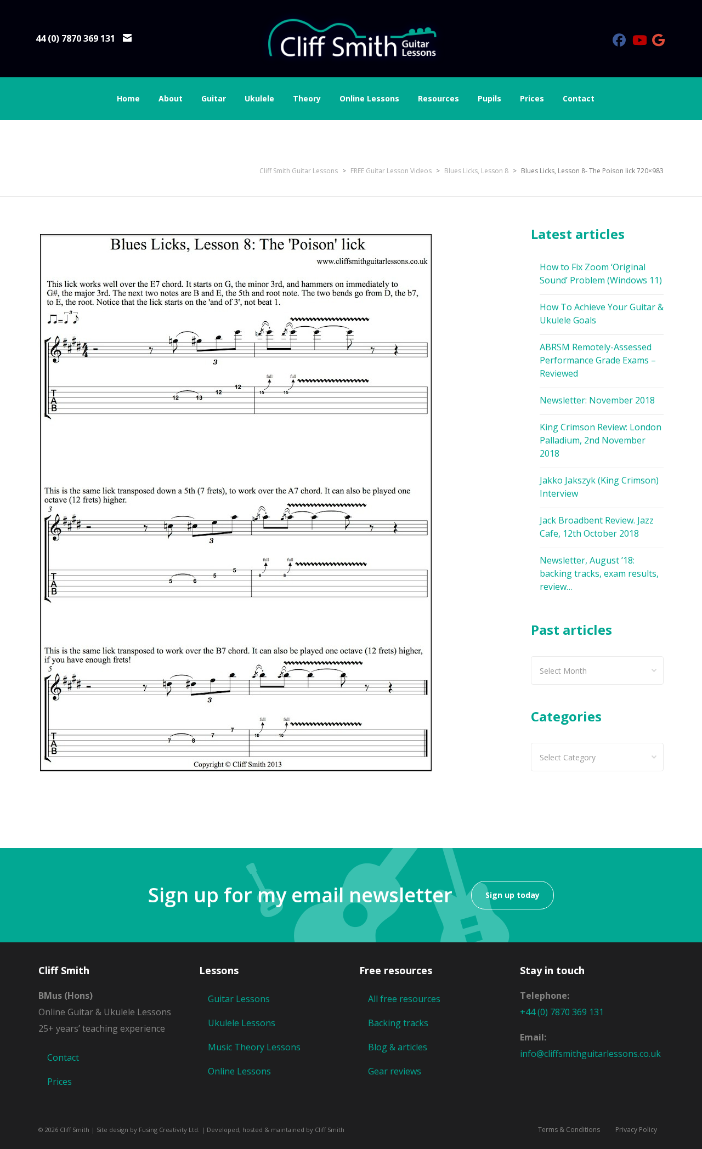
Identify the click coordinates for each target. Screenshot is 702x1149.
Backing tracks (398, 1023)
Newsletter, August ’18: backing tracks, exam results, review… (599, 573)
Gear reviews (394, 1071)
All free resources (404, 999)
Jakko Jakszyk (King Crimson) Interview (599, 486)
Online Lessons (239, 1071)
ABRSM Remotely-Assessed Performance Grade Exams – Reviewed (598, 360)
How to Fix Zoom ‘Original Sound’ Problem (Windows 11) (601, 273)
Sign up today (512, 895)
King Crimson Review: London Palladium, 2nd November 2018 (600, 440)
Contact (63, 1057)
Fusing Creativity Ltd (168, 1129)
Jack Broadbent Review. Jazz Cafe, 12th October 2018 (597, 526)
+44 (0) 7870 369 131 (562, 1012)
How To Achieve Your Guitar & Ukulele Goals (602, 313)
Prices (59, 1082)
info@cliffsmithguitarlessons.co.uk (590, 1054)
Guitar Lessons (239, 999)
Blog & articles (397, 1047)
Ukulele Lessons (241, 1023)
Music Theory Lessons (254, 1047)
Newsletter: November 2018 (597, 400)
